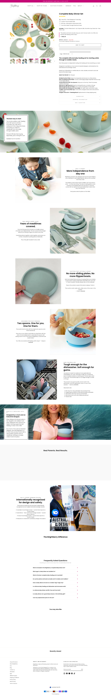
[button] (62, 16)
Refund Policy (13, 681)
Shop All (31, 6)
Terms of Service (13, 683)
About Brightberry (14, 664)
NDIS (11, 673)
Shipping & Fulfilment (14, 677)
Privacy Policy (13, 679)
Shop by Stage (42, 6)
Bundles (68, 6)
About (80, 6)
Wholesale (12, 671)
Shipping (67, 41)
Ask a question (80, 102)
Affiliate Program (13, 675)
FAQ (74, 6)
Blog (11, 667)
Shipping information (80, 99)
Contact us (12, 669)
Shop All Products (14, 662)
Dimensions (80, 96)
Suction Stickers (56, 6)
